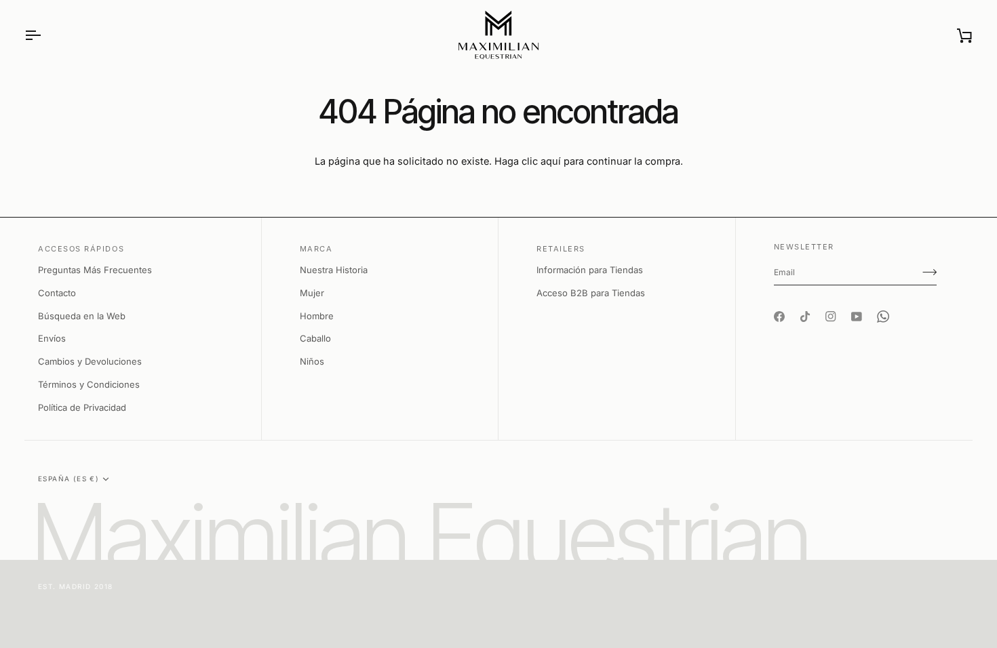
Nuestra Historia (334, 269)
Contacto (57, 292)
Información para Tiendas (589, 269)
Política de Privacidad (82, 407)
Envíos (52, 338)
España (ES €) (68, 478)
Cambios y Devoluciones (90, 361)
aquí (551, 161)
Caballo (315, 338)
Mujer (312, 292)
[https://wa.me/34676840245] (883, 304)
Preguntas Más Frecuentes (95, 269)
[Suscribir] (929, 272)
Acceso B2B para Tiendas (590, 292)
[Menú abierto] (44, 35)
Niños (312, 361)
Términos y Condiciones (89, 384)
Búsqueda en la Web (81, 315)
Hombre (317, 315)
